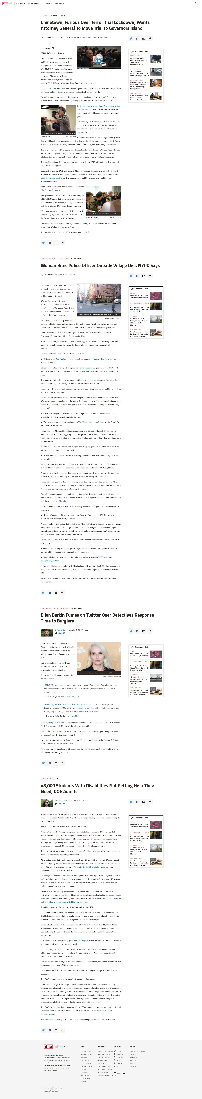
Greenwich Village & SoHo (54, 259)
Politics (62, 15)
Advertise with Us (135, 1054)
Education (56, 779)
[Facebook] (114, 1054)
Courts (55, 15)
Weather (84, 1081)
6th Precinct (61, 358)
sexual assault (84, 367)
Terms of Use (48, 1088)
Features (59, 3)
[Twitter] (115, 1051)
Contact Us (133, 1057)
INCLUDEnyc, (80, 940)
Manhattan (46, 15)
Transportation (85, 1075)
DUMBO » (133, 293)
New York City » (136, 329)
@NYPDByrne (50, 685)
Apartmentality (102, 1060)
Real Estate (84, 1072)
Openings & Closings (103, 1066)
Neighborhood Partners (137, 1051)
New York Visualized (103, 1057)
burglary (63, 501)
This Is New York (102, 1072)
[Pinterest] (114, 1057)
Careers (132, 1063)
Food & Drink (85, 1060)
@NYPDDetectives (80, 704)
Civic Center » (135, 69)
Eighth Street (113, 455)
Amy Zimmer (62, 800)
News (48, 3)
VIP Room (102, 557)
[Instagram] (114, 1063)
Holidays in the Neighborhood (106, 1075)
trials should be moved (50, 177)
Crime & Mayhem (75, 259)
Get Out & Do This (103, 1063)
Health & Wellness (87, 1063)
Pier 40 (108, 367)
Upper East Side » (136, 80)
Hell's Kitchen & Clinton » (139, 304)
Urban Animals (85, 1078)
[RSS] (114, 1066)
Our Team (133, 1060)
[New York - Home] (7, 3)
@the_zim (61, 803)
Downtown (46, 779)
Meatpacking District (50, 560)
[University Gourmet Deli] (99, 298)
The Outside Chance (103, 1054)
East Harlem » (135, 93)
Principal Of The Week (104, 1069)
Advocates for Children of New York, (89, 866)
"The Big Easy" (47, 722)
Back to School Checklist (105, 1051)
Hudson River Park (101, 358)
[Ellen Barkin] (99, 656)
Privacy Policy (57, 1088)
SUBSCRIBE (121, 1073)
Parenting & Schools (87, 1066)
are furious (51, 88)
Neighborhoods (34, 3)
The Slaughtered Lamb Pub (90, 422)
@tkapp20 (61, 633)
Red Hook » (134, 316)
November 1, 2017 (72, 696)
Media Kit (133, 1066)
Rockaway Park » (136, 56)
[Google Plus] (114, 1060)
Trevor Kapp (62, 630)
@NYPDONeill (64, 704)
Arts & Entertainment (87, 1051)
